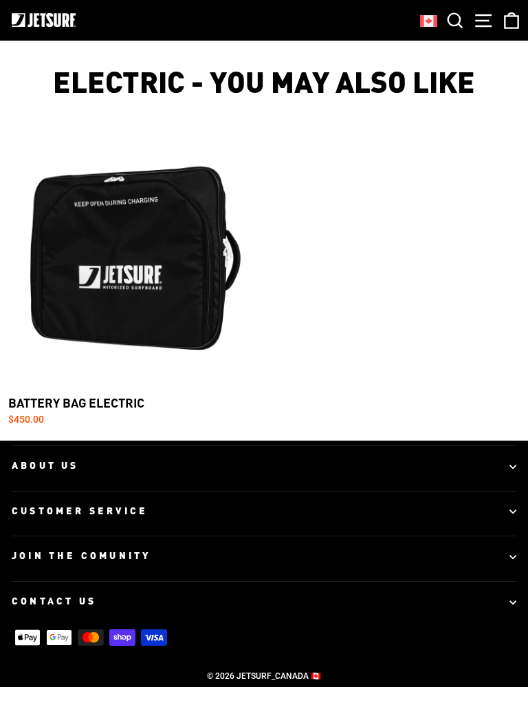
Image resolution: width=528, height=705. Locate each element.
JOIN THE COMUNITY (81, 556)
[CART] (509, 20)
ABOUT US (45, 466)
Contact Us (54, 602)
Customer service (80, 511)
